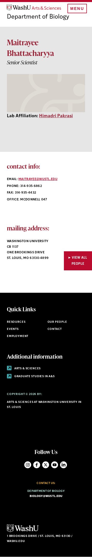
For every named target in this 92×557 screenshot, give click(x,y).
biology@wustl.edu (46, 496)
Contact (55, 329)
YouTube (54, 464)
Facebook (36, 464)
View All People (79, 260)
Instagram (27, 464)
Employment (17, 336)
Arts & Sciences (27, 368)
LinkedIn (63, 464)
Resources (16, 322)
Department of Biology (38, 17)
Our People (57, 322)
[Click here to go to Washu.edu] (23, 531)
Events (13, 329)
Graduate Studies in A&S (34, 376)
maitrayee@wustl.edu (37, 179)
